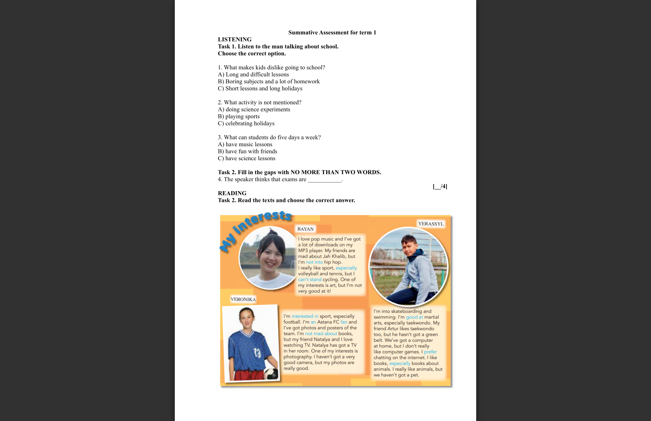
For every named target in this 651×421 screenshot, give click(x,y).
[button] (339, 406)
